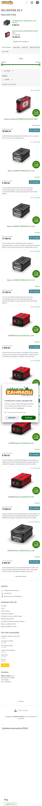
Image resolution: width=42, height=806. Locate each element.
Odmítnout (20, 408)
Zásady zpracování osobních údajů (16, 412)
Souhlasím (28, 418)
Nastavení (12, 418)
